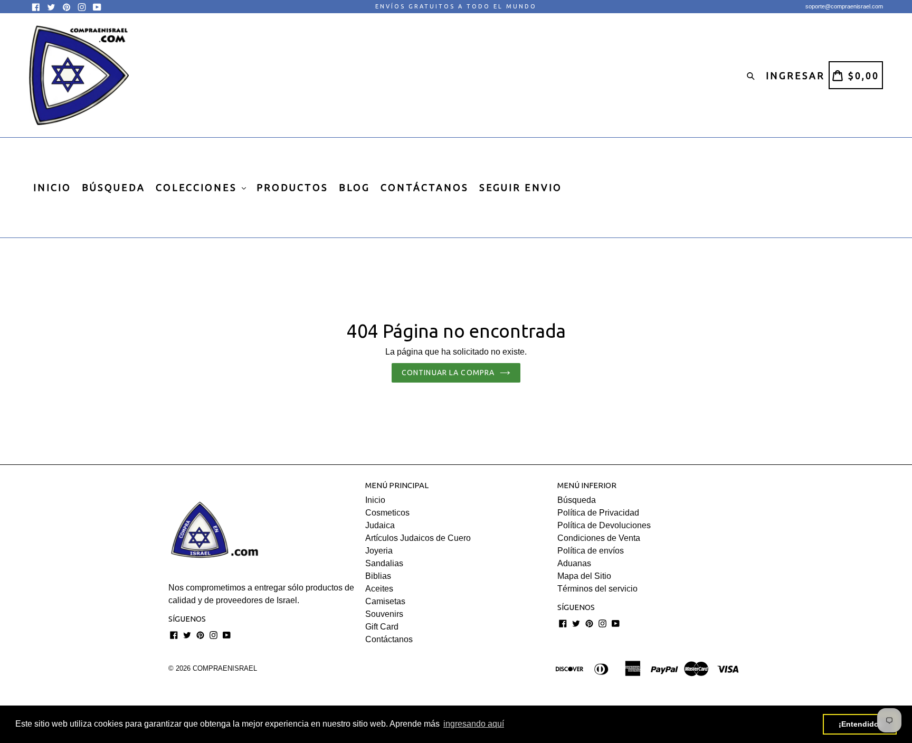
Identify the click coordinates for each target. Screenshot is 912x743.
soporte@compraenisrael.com (844, 6)
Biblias (378, 575)
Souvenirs (384, 613)
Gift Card (381, 626)
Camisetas (385, 601)
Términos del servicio (597, 588)
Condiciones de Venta (598, 538)
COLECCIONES (198, 187)
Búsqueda (576, 500)
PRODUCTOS (292, 187)
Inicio (375, 500)
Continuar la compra (448, 372)
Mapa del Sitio (584, 575)
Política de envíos (590, 550)
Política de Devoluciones (604, 525)
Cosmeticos (387, 512)
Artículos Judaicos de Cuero (418, 538)
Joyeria (379, 550)
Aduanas (574, 563)
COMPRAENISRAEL (225, 668)
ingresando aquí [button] (473, 723)
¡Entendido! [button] (860, 724)
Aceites (379, 588)
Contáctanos (389, 639)
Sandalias (384, 563)
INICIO (52, 187)
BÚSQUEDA (113, 187)
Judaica (380, 525)
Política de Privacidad (598, 512)
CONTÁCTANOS (425, 187)
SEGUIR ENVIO (520, 187)
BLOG (354, 187)
